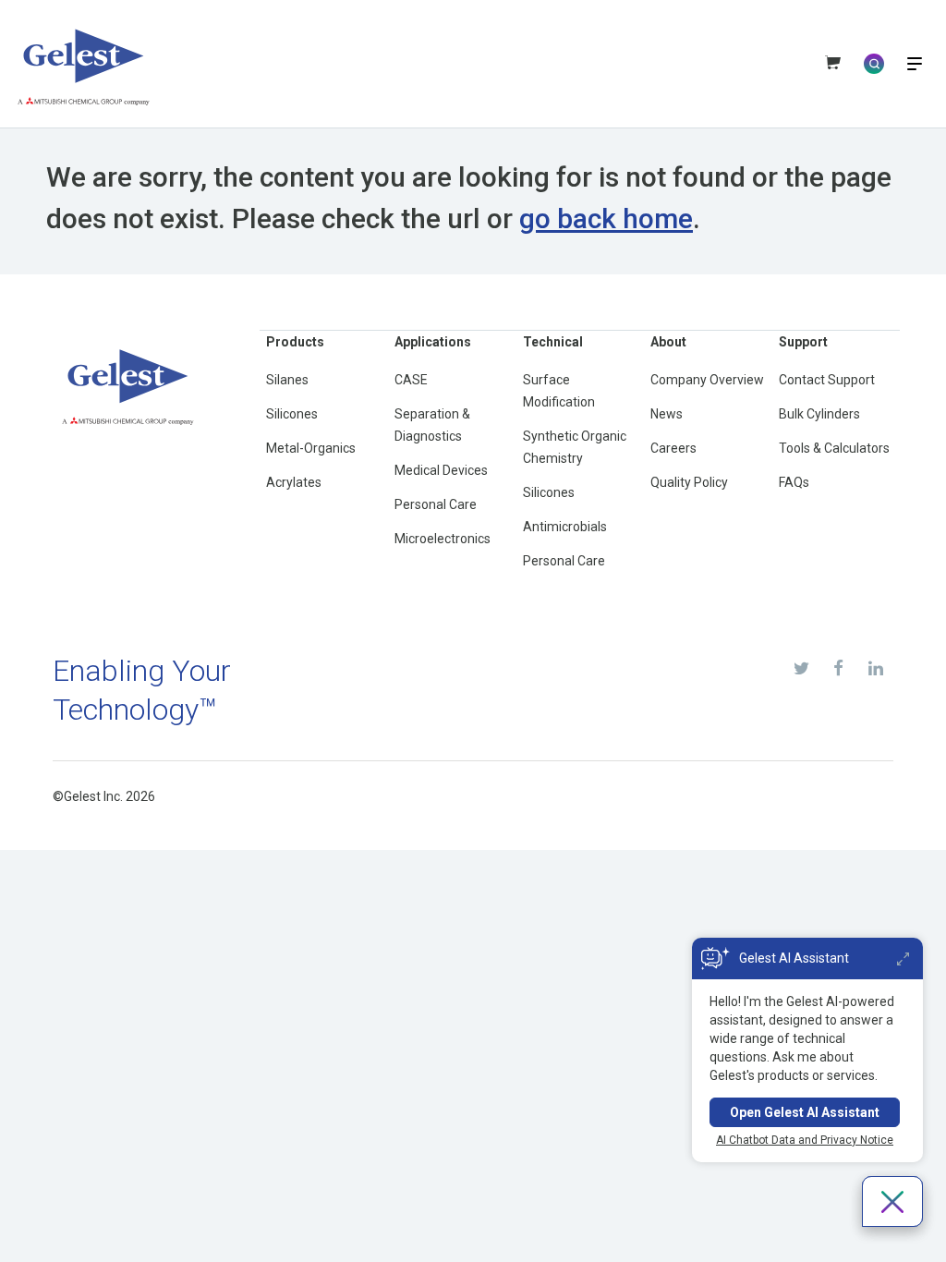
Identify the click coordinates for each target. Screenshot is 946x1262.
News (666, 414)
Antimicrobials (565, 526)
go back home (606, 218)
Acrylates (293, 482)
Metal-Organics (311, 448)
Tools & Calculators (834, 448)
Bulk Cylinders (819, 414)
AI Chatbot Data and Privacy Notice (804, 1140)
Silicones (292, 414)
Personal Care (435, 504)
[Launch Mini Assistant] (903, 958)
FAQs (794, 482)
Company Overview (707, 379)
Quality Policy (689, 482)
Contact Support (827, 379)
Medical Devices (441, 470)
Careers (673, 448)
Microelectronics (442, 538)
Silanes (287, 379)
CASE (411, 379)
